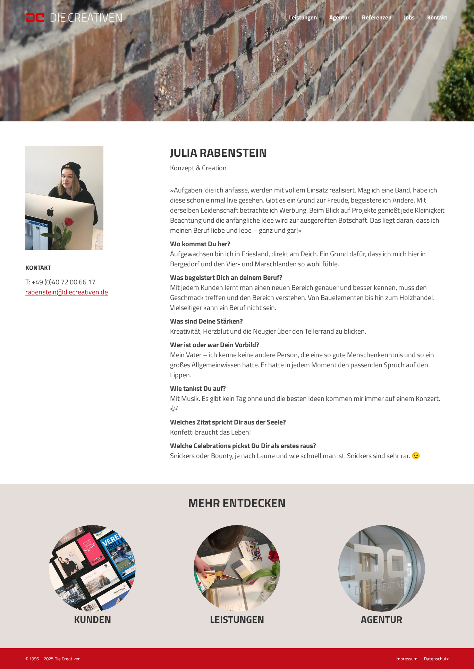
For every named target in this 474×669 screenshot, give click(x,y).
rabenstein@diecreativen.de (66, 291)
